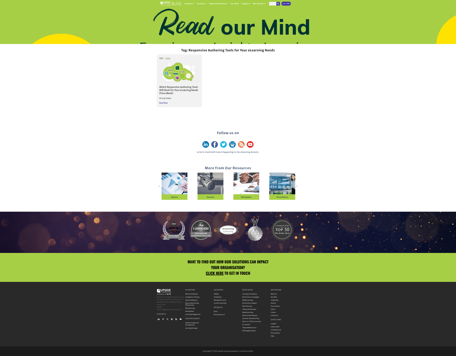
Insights (245, 3)
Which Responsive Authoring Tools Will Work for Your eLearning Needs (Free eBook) (178, 90)
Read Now (163, 103)
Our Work (234, 3)
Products (201, 3)
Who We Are (258, 3)
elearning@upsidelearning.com (169, 309)
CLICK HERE (215, 273)
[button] (159, 186)
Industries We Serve (217, 3)
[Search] (278, 3)
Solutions (188, 3)
